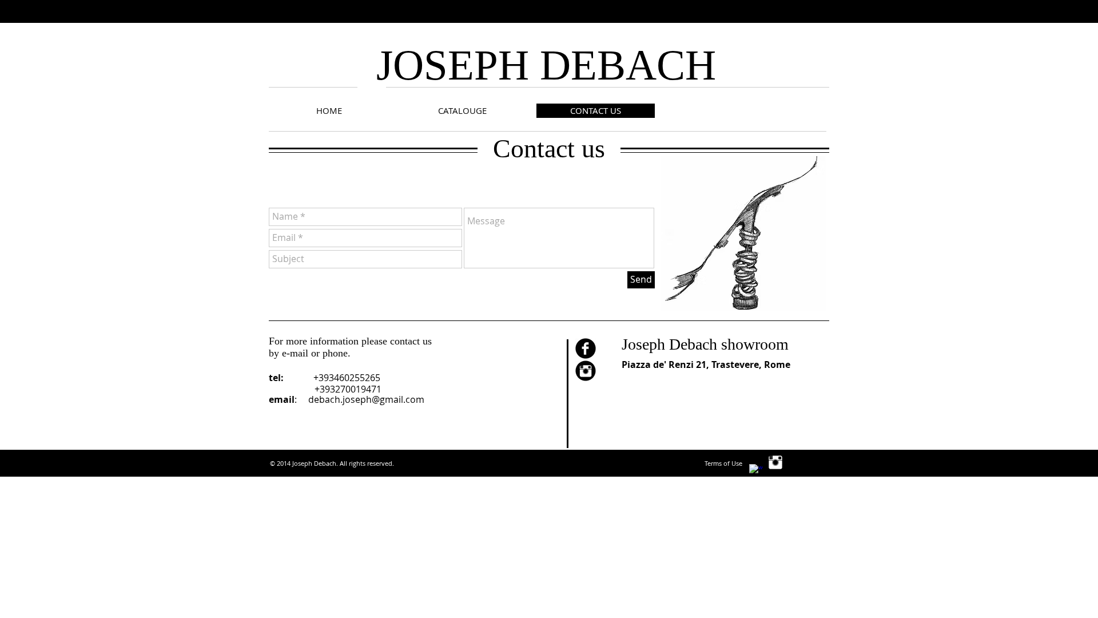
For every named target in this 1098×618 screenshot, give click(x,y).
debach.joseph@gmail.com (366, 399)
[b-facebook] (585, 348)
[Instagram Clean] (775, 462)
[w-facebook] (756, 471)
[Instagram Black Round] (585, 370)
